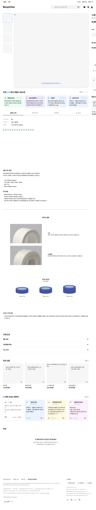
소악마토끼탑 (50, 385)
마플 (9, 2)
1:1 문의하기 (81, 483)
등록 (19, 417)
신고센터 (89, 483)
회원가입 (84, 2)
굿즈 (12, 122)
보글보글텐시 (72, 385)
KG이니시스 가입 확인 (45, 493)
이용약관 (23, 479)
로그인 (79, 2)
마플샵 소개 (16, 479)
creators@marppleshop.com (80, 495)
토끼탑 (5, 385)
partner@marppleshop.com (83, 493)
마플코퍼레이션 (7, 479)
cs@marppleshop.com (81, 491)
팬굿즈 (16, 122)
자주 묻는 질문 (71, 483)
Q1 (12, 119)
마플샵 (4, 2)
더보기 (81, 92)
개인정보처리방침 (32, 479)
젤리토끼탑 (28, 385)
